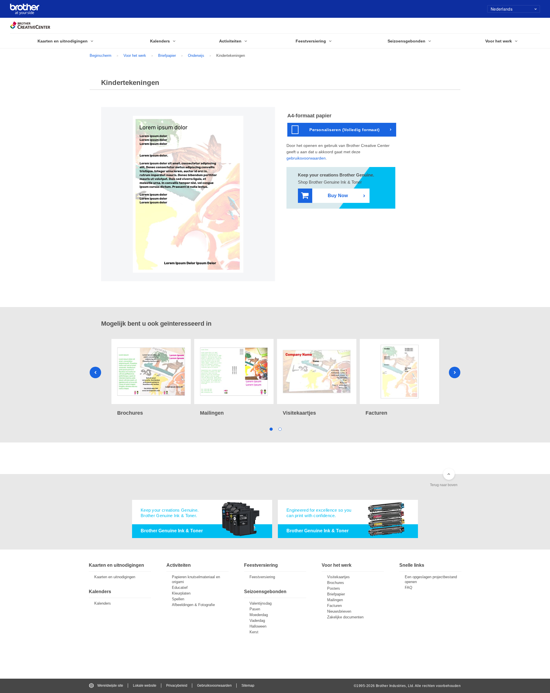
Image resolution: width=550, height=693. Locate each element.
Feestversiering (262, 577)
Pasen (255, 609)
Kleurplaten (181, 593)
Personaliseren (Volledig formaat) (344, 129)
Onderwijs (196, 55)
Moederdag (259, 615)
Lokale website (144, 686)
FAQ (408, 587)
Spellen (178, 599)
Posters (333, 588)
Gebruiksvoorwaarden (214, 686)
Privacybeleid (176, 686)
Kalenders (102, 603)
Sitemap (247, 686)
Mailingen (335, 600)
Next (454, 372)
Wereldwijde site (110, 686)
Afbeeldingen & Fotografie (193, 605)
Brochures (335, 583)
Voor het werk (134, 55)
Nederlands (501, 9)
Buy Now (338, 195)
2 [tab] (279, 428)
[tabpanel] (151, 378)
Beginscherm (100, 55)
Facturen (334, 605)
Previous (95, 372)
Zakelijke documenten (345, 617)
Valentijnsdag (261, 603)
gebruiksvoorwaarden (306, 158)
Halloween (258, 626)
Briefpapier (167, 55)
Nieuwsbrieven (339, 611)
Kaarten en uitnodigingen (114, 577)
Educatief (180, 587)
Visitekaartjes (338, 577)
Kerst (254, 632)
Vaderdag (257, 620)
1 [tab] (270, 428)
